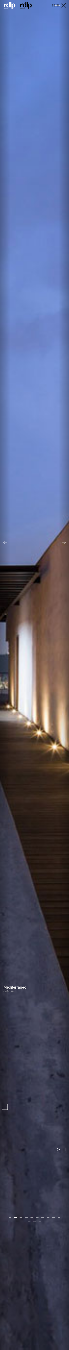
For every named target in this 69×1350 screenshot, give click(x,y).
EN (58, 5)
